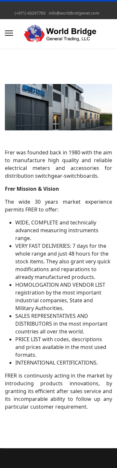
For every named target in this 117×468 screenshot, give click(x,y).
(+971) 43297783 (30, 13)
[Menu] (9, 33)
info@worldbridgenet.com (74, 13)
